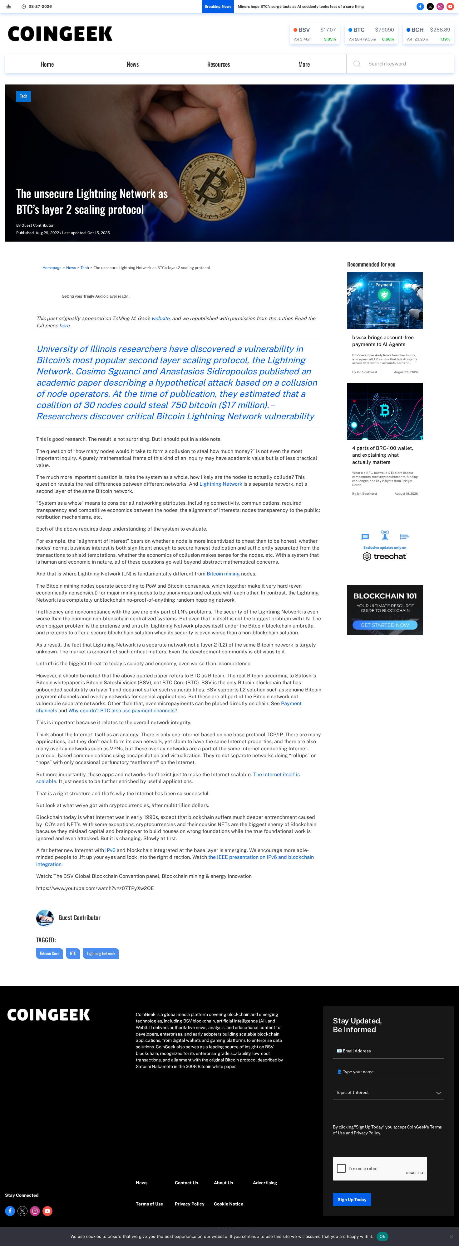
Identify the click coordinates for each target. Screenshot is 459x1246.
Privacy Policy (190, 1203)
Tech (23, 96)
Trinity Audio (94, 296)
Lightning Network (221, 484)
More (304, 64)
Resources (218, 64)
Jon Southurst (367, 372)
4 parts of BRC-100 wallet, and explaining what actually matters (382, 455)
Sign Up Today (352, 1199)
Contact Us (186, 1182)
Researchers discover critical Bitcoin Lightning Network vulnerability (175, 416)
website (160, 318)
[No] (451, 1237)
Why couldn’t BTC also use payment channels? (122, 711)
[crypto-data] (315, 33)
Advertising (265, 1182)
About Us (223, 1182)
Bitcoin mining (223, 574)
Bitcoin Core (49, 953)
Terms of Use (149, 1203)
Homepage (52, 268)
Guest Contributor (38, 225)
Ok (382, 1236)
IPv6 (110, 850)
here (64, 326)
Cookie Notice (228, 1203)
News (133, 64)
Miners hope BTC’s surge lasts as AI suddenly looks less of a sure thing (301, 6)
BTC (73, 953)
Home (47, 64)
